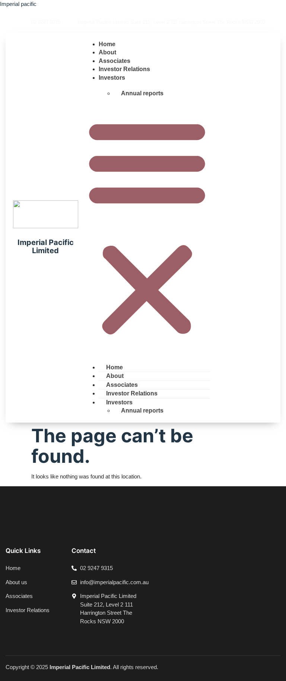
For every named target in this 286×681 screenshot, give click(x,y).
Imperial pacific (18, 4)
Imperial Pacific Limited (46, 246)
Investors (112, 77)
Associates (114, 61)
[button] (147, 227)
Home (107, 44)
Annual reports (142, 93)
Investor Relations (124, 69)
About (107, 52)
